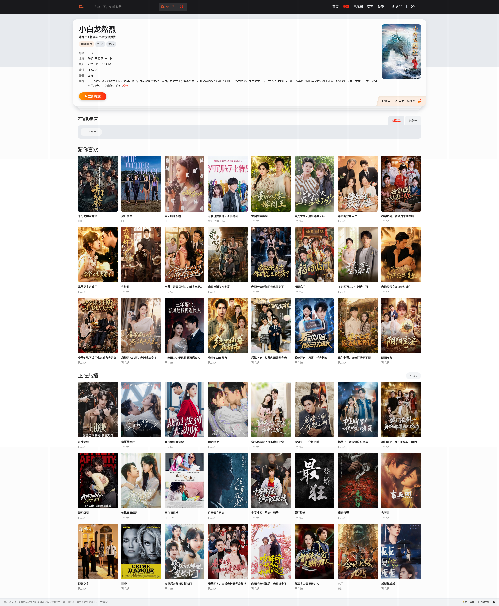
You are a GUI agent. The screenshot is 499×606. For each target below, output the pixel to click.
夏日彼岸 (126, 216)
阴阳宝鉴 (386, 357)
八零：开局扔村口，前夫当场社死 (184, 286)
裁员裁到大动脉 (174, 441)
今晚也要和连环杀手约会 (223, 216)
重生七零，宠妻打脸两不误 (354, 357)
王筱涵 (99, 58)
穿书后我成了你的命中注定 (267, 441)
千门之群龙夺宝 (87, 216)
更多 (412, 375)
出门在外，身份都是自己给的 (399, 441)
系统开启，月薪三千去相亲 (311, 357)
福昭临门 (300, 286)
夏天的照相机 (173, 216)
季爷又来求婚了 (87, 286)
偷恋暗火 (213, 441)
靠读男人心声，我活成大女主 (139, 357)
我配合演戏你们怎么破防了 (267, 286)
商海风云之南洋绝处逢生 (396, 286)
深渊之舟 (83, 583)
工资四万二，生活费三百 (353, 286)
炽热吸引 (83, 512)
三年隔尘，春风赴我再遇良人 (182, 357)
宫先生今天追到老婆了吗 (310, 216)
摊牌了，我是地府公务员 (353, 441)
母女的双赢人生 (347, 216)
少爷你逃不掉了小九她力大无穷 (97, 357)
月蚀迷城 (83, 441)
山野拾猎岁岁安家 (219, 286)
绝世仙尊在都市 (217, 357)
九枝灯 (125, 286)
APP (399, 7)
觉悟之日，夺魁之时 (307, 441)
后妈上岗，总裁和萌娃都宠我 (269, 357)
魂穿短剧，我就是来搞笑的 (397, 216)
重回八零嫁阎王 (260, 216)
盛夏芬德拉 (128, 441)
